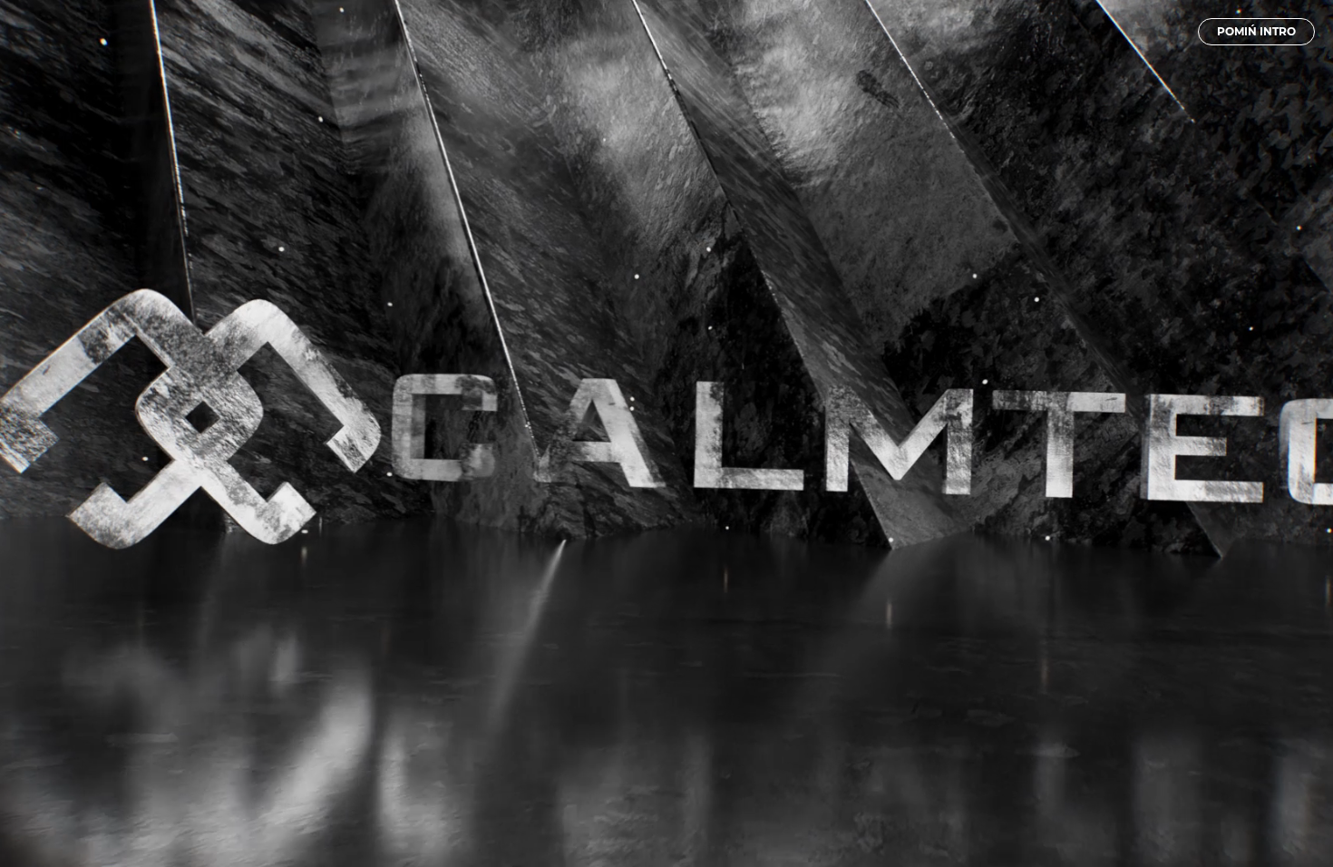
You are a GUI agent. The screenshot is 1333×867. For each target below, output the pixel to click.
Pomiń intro (1256, 31)
